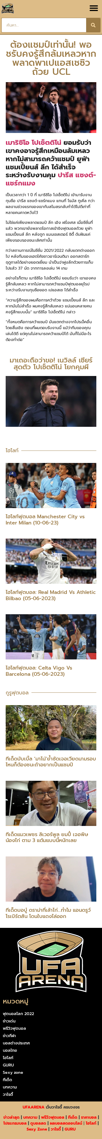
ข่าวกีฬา (9, 1036)
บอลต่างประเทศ (16, 1043)
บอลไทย (10, 1050)
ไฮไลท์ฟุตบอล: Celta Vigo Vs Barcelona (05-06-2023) (39, 671)
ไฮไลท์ (8, 1058)
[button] (94, 8)
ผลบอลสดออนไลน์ (66, 1123)
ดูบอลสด (38, 1123)
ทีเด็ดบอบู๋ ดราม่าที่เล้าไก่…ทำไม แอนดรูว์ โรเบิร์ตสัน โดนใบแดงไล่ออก (48, 913)
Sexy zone (13, 1072)
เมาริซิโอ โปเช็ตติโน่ (33, 142)
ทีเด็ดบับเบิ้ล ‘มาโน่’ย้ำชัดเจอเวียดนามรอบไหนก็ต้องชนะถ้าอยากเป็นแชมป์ (51, 762)
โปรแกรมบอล (15, 1123)
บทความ (10, 1087)
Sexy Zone (37, 1129)
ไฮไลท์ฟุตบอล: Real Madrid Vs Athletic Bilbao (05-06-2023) (51, 595)
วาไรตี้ (8, 1095)
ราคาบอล (89, 1117)
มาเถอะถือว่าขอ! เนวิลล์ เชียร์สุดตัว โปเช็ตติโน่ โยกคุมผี (51, 363)
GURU (8, 1065)
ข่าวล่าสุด (11, 1117)
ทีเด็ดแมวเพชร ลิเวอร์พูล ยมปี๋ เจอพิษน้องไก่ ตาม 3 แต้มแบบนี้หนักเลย (47, 837)
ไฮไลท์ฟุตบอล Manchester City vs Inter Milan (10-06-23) (45, 520)
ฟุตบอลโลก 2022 (18, 1014)
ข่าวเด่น (9, 1021)
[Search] (93, 25)
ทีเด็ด (7, 1080)
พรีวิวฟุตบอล (14, 1028)
